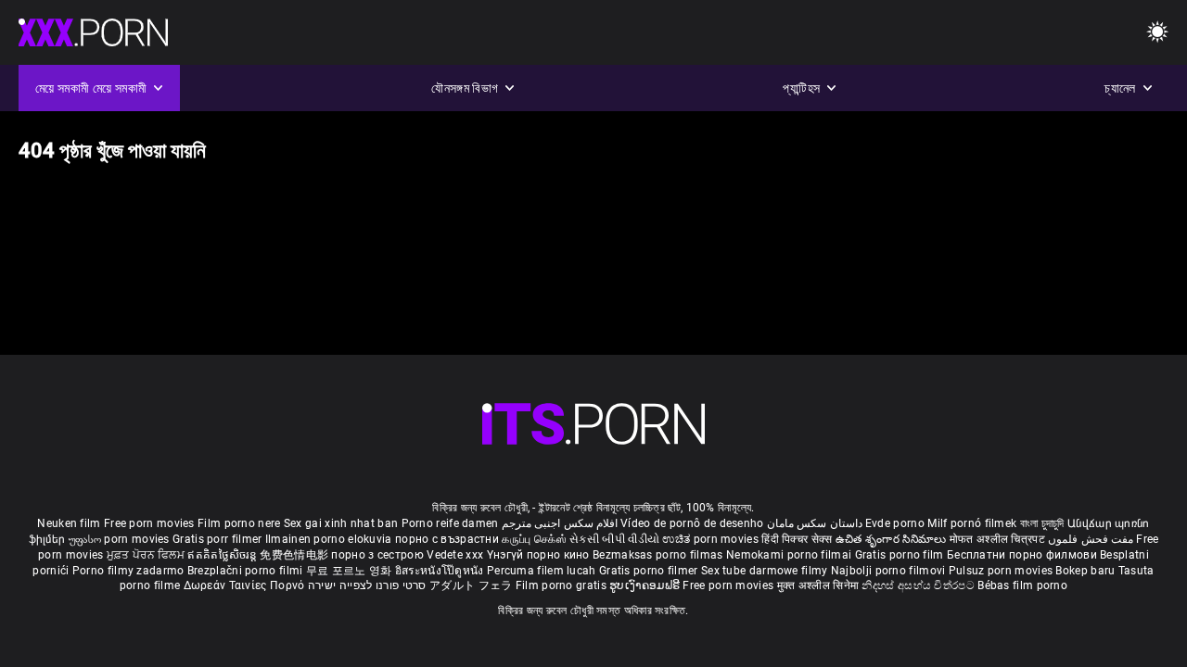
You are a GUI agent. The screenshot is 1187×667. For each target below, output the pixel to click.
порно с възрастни (447, 539)
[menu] (593, 424)
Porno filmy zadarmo (129, 570)
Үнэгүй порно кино (540, 554)
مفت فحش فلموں (1092, 539)
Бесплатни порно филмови (1023, 554)
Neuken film (68, 523)
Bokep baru (1085, 570)
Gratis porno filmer (650, 570)
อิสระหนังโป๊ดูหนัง (441, 570)
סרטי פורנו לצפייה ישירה (367, 585)
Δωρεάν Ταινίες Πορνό (246, 585)
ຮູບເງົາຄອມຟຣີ (646, 585)
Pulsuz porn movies (1002, 570)
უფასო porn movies (120, 539)
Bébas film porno (1022, 585)
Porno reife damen (450, 523)
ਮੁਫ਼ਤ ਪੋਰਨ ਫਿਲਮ (147, 554)
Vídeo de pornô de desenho (692, 523)
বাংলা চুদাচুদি (1042, 523)
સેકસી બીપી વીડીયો (614, 539)
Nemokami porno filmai (790, 554)
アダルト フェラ (470, 585)
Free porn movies (151, 523)
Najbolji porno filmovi (888, 570)
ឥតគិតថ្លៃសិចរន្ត (223, 554)
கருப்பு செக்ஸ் (534, 539)
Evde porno (895, 523)
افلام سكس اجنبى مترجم (560, 523)
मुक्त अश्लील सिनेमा (819, 585)
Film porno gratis (562, 585)
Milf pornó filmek (971, 523)
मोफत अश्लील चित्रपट (999, 539)
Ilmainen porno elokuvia (330, 539)
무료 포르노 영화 (350, 570)
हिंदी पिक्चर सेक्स (796, 539)
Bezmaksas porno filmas (659, 554)
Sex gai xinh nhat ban (341, 523)
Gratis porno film (901, 554)
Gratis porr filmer (218, 539)
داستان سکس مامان (814, 523)
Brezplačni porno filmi (246, 570)
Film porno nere (239, 523)
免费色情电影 (295, 554)
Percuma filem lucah (543, 570)
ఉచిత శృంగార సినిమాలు (893, 539)
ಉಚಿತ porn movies (711, 539)
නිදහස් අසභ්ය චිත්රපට (919, 585)
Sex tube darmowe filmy (764, 570)
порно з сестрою (377, 554)
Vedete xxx (455, 554)
